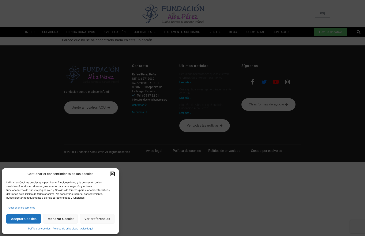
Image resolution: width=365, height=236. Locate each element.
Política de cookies (39, 228)
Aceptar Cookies (24, 219)
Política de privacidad (65, 228)
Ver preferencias (97, 219)
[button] (112, 174)
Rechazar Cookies (60, 219)
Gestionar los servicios (21, 207)
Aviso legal (86, 228)
